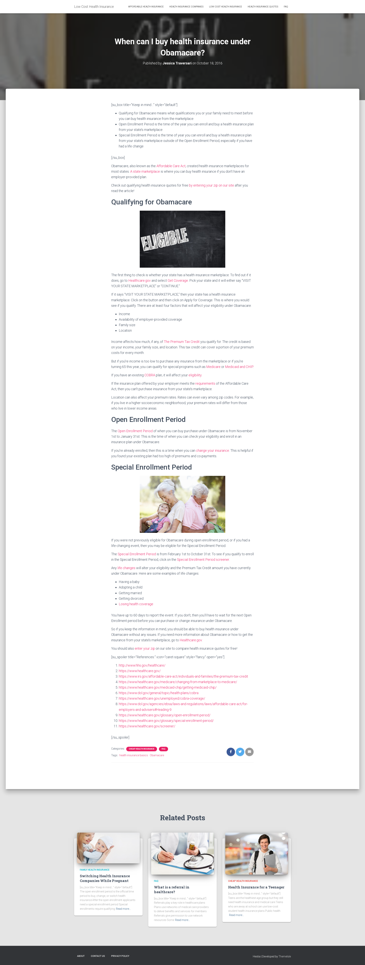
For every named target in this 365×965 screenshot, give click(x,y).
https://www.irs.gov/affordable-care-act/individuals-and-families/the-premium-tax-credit (183, 676)
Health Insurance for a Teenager (256, 887)
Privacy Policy (120, 956)
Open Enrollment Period (135, 431)
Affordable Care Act (171, 166)
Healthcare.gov (139, 280)
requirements (205, 383)
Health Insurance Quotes (263, 6)
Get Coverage (178, 280)
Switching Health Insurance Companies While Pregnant (105, 878)
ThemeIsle (285, 956)
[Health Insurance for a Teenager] (256, 853)
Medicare (213, 367)
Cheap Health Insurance (141, 749)
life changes (126, 568)
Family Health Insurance (95, 869)
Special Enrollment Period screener (203, 560)
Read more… (123, 908)
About (81, 956)
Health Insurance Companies (186, 6)
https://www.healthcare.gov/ (140, 671)
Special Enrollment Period (137, 554)
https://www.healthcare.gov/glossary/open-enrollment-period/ (164, 715)
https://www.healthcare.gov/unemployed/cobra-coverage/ (162, 698)
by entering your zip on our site (211, 185)
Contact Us (98, 956)
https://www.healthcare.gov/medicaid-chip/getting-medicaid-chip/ (168, 687)
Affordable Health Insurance (146, 6)
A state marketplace (145, 171)
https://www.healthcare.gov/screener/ (147, 726)
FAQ (286, 6)
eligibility (195, 375)
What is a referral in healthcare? (171, 889)
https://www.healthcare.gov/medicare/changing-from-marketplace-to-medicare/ (178, 682)
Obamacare (157, 755)
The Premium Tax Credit (182, 342)
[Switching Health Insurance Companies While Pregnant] (108, 847)
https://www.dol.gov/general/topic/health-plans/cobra (158, 693)
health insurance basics (133, 755)
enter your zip (145, 648)
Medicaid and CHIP (239, 367)
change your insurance (212, 450)
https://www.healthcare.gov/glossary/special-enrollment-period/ (166, 721)
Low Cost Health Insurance (225, 6)
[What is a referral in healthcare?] (182, 853)
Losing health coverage (136, 604)
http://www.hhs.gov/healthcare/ (142, 665)
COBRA (149, 375)
